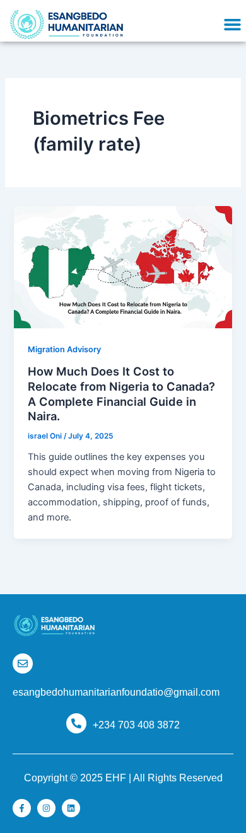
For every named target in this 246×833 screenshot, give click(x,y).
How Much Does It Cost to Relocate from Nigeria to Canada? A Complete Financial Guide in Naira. (121, 393)
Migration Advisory (64, 349)
